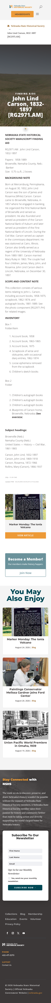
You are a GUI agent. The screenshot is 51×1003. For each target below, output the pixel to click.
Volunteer (35, 919)
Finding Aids (25, 93)
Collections (11, 914)
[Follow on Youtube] (23, 933)
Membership (35, 914)
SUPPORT (6, 962)
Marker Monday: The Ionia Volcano (25, 526)
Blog (34, 647)
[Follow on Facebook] (7, 933)
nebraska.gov (35, 993)
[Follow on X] (18, 933)
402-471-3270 (8, 955)
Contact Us (6, 965)
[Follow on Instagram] (13, 933)
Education (11, 919)
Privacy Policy (12, 924)
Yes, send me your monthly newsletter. (22, 879)
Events (23, 919)
